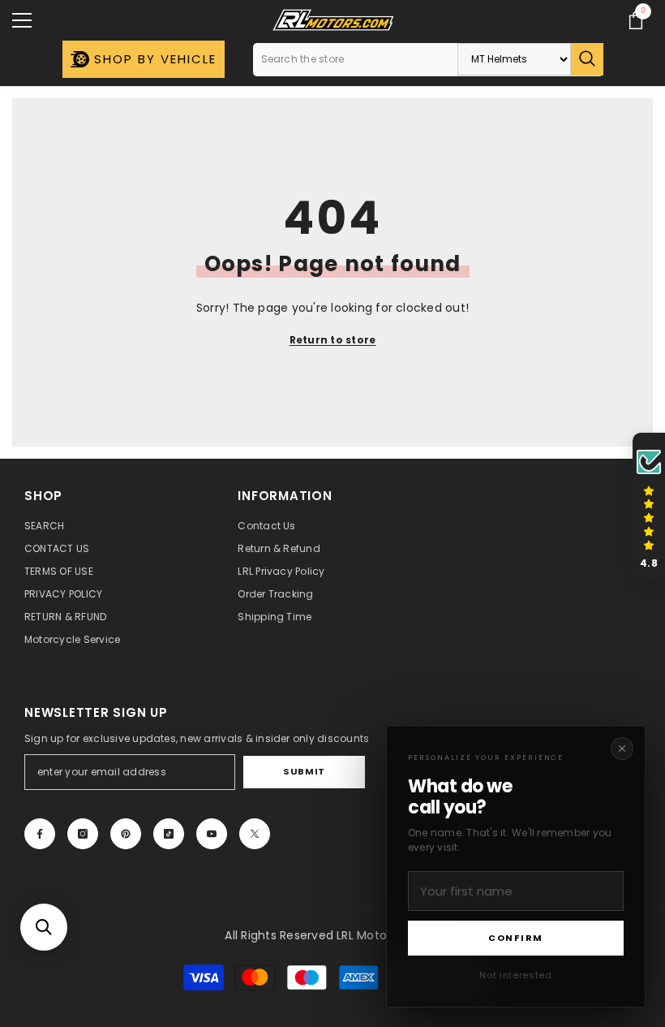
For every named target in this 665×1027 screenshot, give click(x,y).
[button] (43, 927)
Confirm (515, 937)
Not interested (515, 975)
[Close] (622, 748)
